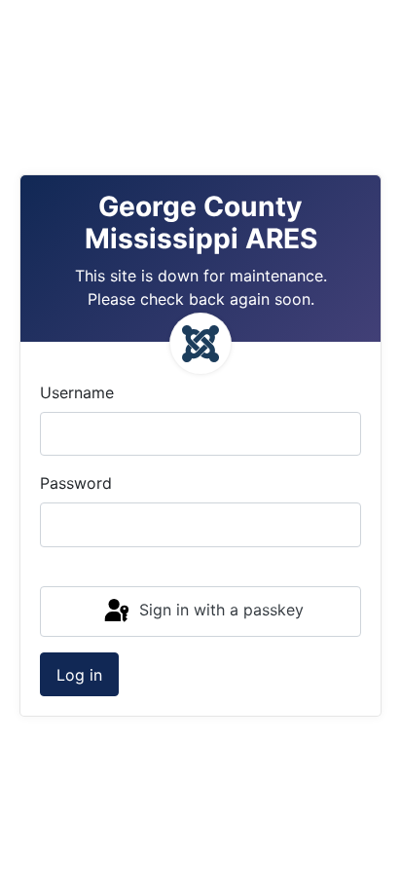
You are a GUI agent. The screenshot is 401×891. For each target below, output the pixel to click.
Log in (79, 675)
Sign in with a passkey (219, 609)
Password (76, 483)
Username (77, 392)
